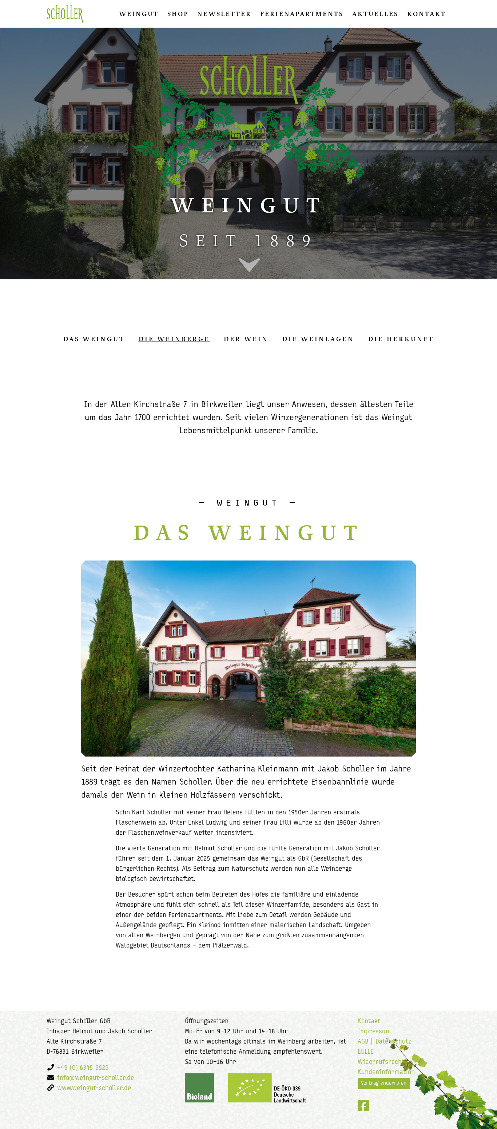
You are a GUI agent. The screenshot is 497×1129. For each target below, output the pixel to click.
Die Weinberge (174, 339)
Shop (177, 13)
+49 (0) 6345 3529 (83, 1068)
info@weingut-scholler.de (95, 1078)
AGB (363, 1042)
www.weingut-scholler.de (94, 1088)
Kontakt (426, 13)
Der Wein (246, 339)
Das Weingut (94, 339)
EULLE (366, 1052)
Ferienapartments (301, 13)
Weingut (139, 13)
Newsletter (224, 13)
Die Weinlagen (318, 339)
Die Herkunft (401, 339)
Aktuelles (375, 13)
